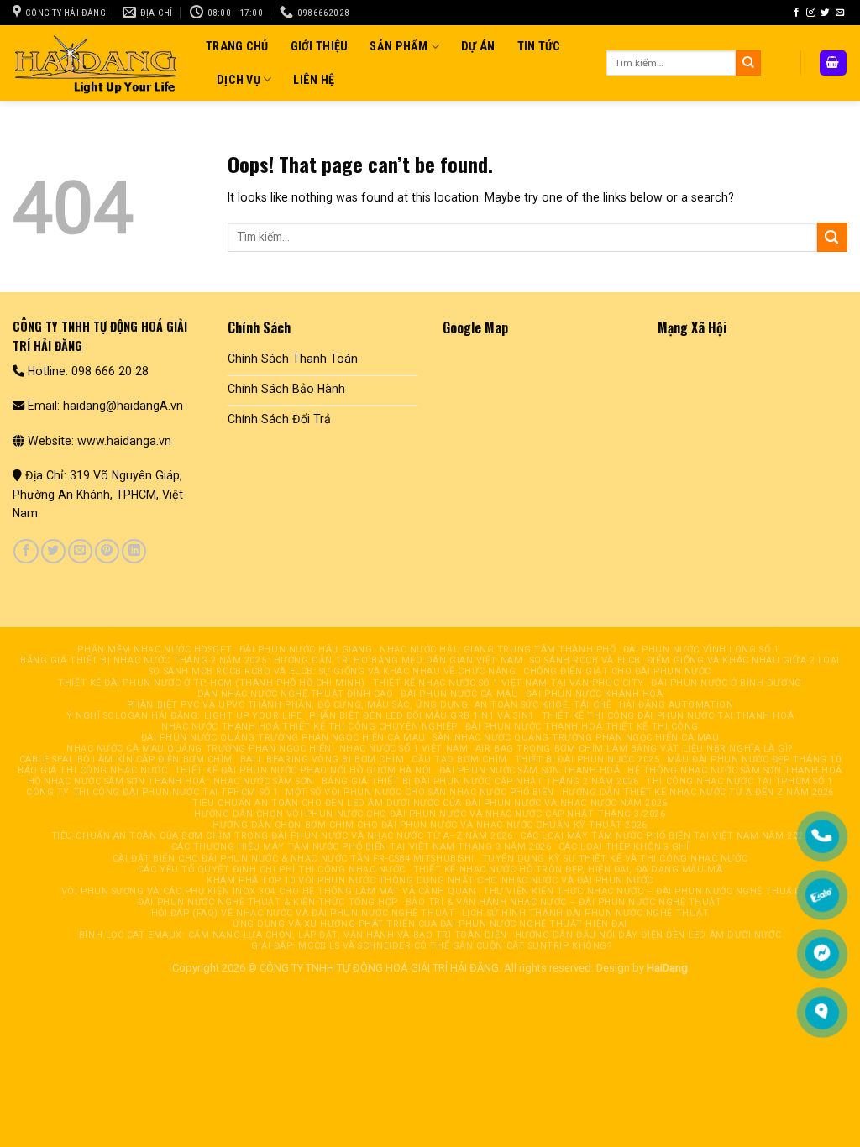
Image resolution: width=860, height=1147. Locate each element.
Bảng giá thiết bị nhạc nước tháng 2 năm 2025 (143, 660)
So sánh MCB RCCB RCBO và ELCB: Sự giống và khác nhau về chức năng (332, 671)
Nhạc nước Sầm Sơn (263, 781)
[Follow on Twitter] (825, 13)
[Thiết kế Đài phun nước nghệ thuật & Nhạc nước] (97, 62)
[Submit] (748, 63)
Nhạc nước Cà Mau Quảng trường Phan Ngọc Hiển (199, 748)
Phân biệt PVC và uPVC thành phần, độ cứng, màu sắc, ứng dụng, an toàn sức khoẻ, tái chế (369, 704)
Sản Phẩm (398, 46)
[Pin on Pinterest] (107, 551)
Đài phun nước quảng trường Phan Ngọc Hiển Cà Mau (283, 737)
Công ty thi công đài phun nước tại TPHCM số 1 (152, 792)
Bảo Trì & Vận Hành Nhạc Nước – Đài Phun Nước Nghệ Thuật (564, 902)
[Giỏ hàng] (833, 62)
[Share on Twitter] (53, 551)
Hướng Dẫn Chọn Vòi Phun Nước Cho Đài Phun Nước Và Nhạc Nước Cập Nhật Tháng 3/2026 (429, 814)
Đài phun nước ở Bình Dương (726, 683)
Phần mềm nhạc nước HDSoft (154, 649)
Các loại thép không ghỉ (624, 846)
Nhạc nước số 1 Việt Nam (404, 748)
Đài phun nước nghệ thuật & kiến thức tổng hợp (268, 902)
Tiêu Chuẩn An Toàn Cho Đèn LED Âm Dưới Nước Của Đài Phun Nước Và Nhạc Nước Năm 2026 (429, 803)
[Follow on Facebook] (796, 13)
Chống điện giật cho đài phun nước (617, 671)
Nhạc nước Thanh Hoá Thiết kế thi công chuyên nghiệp (309, 726)
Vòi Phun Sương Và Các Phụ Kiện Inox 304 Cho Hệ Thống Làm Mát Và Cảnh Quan (268, 891)
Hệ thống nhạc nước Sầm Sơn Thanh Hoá (734, 770)
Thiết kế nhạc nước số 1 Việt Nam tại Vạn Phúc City (508, 683)
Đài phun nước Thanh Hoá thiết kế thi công (582, 726)
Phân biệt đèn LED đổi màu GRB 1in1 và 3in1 (421, 715)
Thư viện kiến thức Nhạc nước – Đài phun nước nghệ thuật (641, 891)
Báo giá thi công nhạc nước (92, 770)
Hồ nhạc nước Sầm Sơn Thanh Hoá (117, 781)
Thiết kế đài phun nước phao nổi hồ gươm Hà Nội (303, 770)
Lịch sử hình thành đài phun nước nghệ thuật (585, 913)
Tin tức (539, 46)
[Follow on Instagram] (810, 13)
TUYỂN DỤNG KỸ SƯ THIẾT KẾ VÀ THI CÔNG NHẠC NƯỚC (615, 858)
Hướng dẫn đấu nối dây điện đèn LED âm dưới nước (648, 935)
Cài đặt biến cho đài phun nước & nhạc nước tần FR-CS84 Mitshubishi (294, 858)
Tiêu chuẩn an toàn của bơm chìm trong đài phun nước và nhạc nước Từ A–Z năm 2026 (282, 835)
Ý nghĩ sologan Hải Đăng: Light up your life (184, 715)
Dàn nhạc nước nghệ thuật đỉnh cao (295, 694)
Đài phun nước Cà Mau (459, 694)
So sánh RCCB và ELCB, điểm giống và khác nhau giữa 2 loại (685, 660)
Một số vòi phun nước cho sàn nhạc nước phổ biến (420, 792)
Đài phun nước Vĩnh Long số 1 (701, 649)
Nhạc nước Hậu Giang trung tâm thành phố (498, 649)
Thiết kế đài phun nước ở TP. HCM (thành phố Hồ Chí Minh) (211, 683)
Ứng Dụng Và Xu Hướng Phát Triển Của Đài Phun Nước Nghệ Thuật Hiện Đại (430, 924)
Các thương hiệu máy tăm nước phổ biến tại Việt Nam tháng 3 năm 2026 (361, 846)
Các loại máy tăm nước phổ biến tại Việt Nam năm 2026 (664, 835)
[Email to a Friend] (80, 551)
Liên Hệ (313, 79)
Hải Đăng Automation (676, 704)
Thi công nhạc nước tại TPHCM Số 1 (739, 781)
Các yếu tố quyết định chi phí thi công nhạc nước (272, 869)
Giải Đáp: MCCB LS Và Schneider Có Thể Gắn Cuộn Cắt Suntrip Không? (431, 945)
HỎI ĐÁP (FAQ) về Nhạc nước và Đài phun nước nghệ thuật (302, 913)
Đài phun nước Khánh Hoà (594, 694)
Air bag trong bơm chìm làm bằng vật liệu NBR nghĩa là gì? (634, 748)
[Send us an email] (840, 13)
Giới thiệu (320, 46)
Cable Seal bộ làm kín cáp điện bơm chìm (126, 759)
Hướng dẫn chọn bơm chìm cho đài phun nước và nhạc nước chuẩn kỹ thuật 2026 (429, 825)
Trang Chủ (237, 46)
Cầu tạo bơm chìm (459, 759)
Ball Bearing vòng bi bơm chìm (322, 759)
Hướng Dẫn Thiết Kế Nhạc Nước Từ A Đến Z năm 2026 (698, 792)
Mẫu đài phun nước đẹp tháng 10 (754, 759)
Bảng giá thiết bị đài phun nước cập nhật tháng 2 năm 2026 (480, 781)
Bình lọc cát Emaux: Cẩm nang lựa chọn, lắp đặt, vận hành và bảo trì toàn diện (293, 935)
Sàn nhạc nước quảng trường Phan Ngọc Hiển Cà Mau (576, 737)
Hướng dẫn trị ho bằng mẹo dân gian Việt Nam (398, 660)
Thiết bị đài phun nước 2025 (587, 759)
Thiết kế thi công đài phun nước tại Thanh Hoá (668, 715)
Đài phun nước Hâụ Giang (306, 649)
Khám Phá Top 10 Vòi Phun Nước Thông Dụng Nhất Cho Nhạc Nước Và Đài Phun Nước (430, 880)
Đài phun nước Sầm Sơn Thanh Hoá (530, 770)
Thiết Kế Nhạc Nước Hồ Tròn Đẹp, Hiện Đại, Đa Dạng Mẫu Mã (568, 869)
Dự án (478, 46)
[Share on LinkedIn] (134, 551)
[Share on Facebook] (25, 551)
